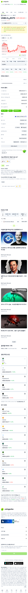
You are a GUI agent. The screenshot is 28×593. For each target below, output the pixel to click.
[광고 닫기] (24, 359)
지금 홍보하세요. (20, 401)
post (21, 28)
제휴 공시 (2, 211)
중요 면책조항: (4, 567)
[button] (23, 120)
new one (14, 28)
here (5, 31)
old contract (7, 28)
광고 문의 (4, 152)
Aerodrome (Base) (18, 171)
